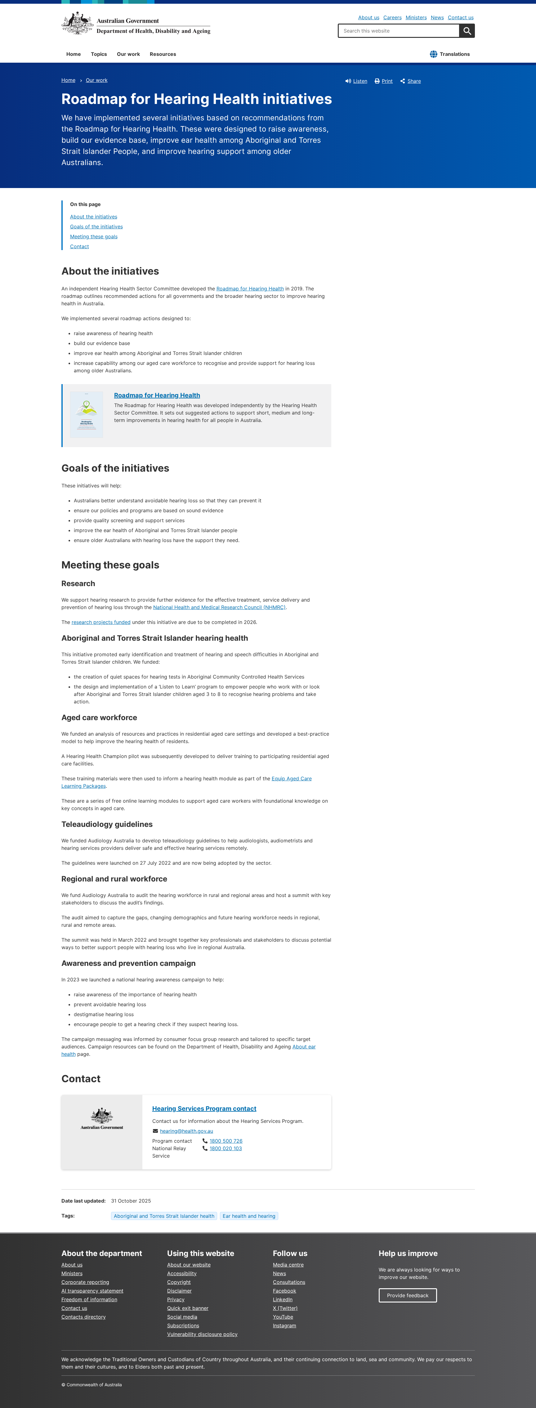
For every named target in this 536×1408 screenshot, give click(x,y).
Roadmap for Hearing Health (250, 288)
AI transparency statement (92, 1291)
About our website (189, 1265)
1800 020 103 (226, 1148)
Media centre (288, 1265)
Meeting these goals (94, 236)
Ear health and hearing (249, 1216)
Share (414, 81)
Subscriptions (183, 1325)
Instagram (284, 1325)
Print (387, 81)
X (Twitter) (285, 1308)
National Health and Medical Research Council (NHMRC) (219, 607)
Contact (79, 246)
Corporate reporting (85, 1282)
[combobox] (399, 31)
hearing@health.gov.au (186, 1131)
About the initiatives (93, 216)
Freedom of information (89, 1299)
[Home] (135, 23)
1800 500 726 (226, 1141)
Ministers (416, 17)
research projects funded (101, 622)
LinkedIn (283, 1299)
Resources (163, 54)
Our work (128, 54)
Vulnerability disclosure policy (202, 1334)
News (437, 17)
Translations (455, 54)
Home (73, 54)
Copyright (179, 1282)
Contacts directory (83, 1317)
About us (368, 17)
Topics (99, 54)
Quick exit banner (187, 1308)
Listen (360, 81)
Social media (182, 1317)
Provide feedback (408, 1295)
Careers (392, 17)
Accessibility (182, 1273)
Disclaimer (179, 1291)
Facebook (284, 1291)
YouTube (283, 1317)
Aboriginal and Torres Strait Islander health (164, 1216)
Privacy (176, 1299)
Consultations (289, 1282)
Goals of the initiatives (96, 226)
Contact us (461, 17)
